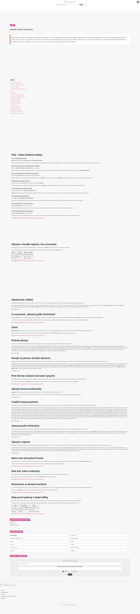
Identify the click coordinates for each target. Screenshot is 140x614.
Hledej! (81, 4)
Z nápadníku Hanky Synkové (16, 538)
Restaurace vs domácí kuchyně (16, 111)
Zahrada (12, 544)
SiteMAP (3, 598)
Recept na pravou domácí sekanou (17, 94)
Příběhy (72, 544)
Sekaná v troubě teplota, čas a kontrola (18, 84)
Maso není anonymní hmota (16, 107)
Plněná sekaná (14, 92)
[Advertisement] (33, 14)
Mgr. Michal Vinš (15, 525)
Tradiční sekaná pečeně (15, 100)
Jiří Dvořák (14, 522)
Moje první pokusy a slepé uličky (17, 113)
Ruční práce (73, 535)
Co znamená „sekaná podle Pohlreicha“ (18, 88)
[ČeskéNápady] (70, 2)
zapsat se (66, 571)
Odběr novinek (5, 592)
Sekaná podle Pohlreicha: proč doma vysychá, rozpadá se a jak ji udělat (30, 218)
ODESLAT (70, 574)
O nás (3, 590)
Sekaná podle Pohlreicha (15, 102)
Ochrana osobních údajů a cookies (9, 596)
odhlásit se (75, 571)
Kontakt (72, 550)
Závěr (12, 90)
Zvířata (72, 541)
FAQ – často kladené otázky (16, 82)
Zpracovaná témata (75, 547)
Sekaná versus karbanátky (16, 98)
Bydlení (12, 541)
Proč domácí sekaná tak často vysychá (18, 96)
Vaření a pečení (13, 547)
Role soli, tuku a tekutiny (15, 109)
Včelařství (12, 550)
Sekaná (18, 309)
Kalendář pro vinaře (75, 538)
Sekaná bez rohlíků (14, 86)
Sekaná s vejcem (14, 105)
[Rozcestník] (138, 2)
